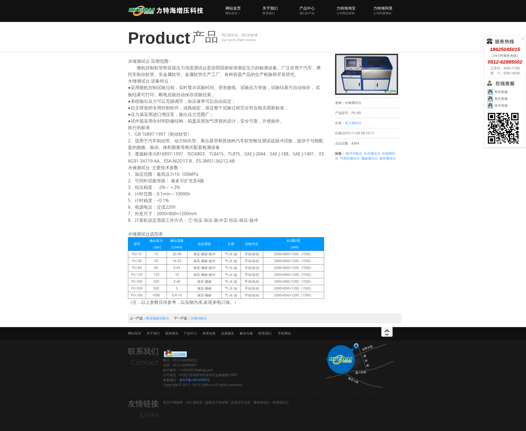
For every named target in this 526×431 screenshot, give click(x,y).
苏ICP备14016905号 (194, 380)
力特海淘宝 (346, 10)
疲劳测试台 (387, 158)
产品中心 (307, 10)
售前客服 (501, 91)
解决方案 (246, 333)
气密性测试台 (350, 158)
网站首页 (233, 10)
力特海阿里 (383, 10)
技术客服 (501, 105)
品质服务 (227, 333)
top (387, 332)
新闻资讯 (171, 333)
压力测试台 (353, 123)
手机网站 (284, 333)
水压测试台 (372, 153)
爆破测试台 (369, 158)
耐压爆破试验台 (157, 318)
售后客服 (501, 98)
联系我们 (264, 333)
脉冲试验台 (354, 153)
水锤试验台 (198, 318)
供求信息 (209, 333)
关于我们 (270, 10)
